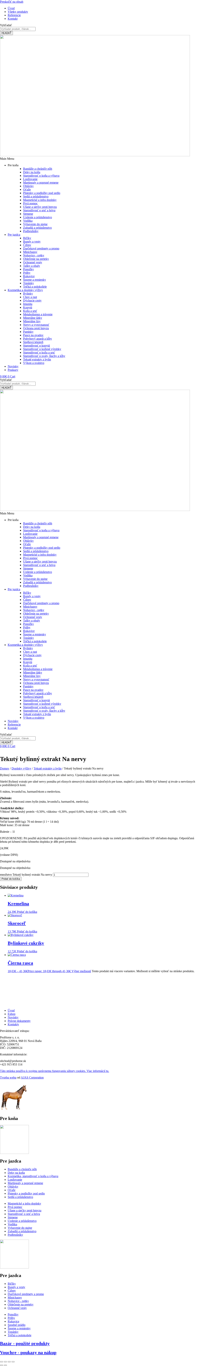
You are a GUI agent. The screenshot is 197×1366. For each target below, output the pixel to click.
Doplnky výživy (21, 768)
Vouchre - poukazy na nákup (28, 1352)
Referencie (14, 724)
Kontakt (13, 728)
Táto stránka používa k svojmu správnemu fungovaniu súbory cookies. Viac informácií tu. (54, 1071)
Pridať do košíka (11, 878)
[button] (98, 158)
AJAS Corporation (32, 1077)
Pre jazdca (14, 234)
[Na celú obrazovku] (5, 1361)
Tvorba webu (8, 1077)
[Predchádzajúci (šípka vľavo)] (1, 1365)
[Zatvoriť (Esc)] (13, 1361)
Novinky (13, 366)
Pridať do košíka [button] (27, 911)
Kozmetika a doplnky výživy (25, 290)
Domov (4, 768)
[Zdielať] (9, 1361)
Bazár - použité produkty (25, 1343)
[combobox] (18, 29)
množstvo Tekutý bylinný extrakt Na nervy (26, 874)
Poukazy (13, 369)
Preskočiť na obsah (11, 1)
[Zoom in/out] (1, 1361)
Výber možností (81, 971)
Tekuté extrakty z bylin (48, 768)
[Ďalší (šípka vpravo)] (5, 1365)
